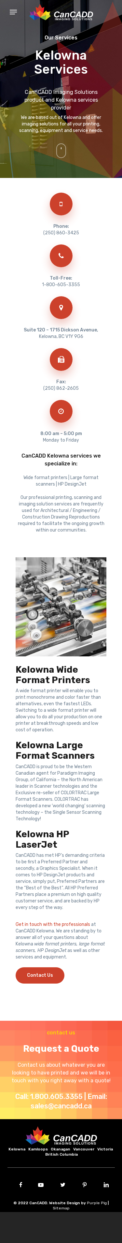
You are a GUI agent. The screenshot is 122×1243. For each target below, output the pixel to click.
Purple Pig (97, 1203)
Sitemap (61, 1208)
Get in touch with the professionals (53, 924)
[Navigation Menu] (3, 12)
